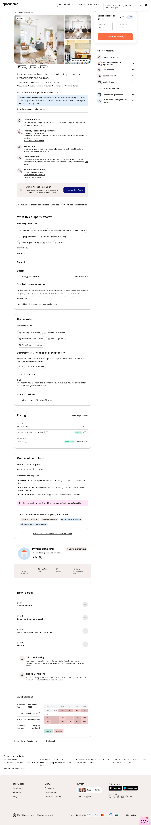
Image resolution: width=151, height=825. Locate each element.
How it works (93, 4)
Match (82, 4)
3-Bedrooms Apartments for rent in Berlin (21, 762)
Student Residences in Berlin (15, 768)
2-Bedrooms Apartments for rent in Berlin (129, 759)
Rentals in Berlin (10, 759)
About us (17, 792)
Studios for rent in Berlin (122, 762)
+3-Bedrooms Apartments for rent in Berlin (55, 763)
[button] (136, 4)
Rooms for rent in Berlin (86, 762)
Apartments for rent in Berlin (51, 759)
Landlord (55, 204)
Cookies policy (51, 792)
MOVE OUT (123, 24)
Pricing (24, 204)
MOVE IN (102, 24)
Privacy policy (51, 788)
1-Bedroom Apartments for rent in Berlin (92, 759)
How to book (67, 204)
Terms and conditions (54, 796)
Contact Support (84, 796)
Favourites (107, 4)
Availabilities (81, 204)
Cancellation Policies (39, 204)
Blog (15, 796)
